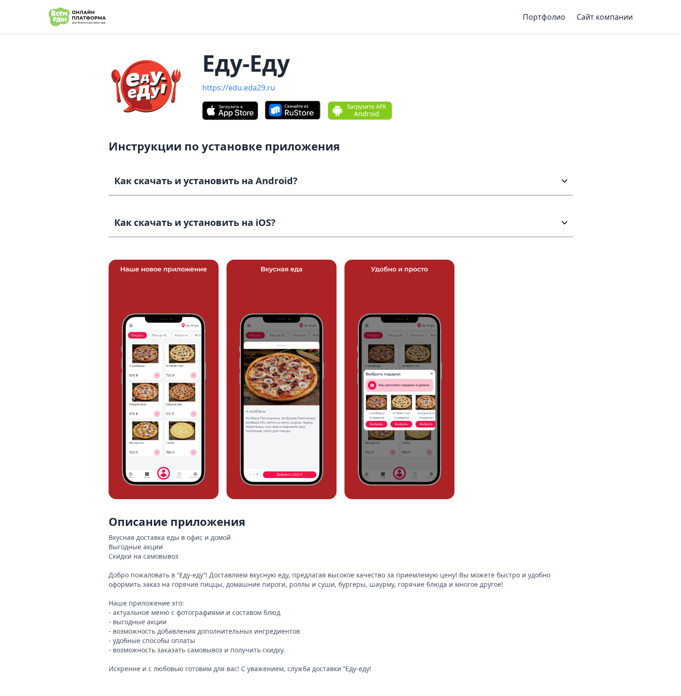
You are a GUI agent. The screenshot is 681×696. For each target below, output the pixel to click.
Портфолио (544, 17)
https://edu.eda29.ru (238, 87)
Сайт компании (605, 17)
